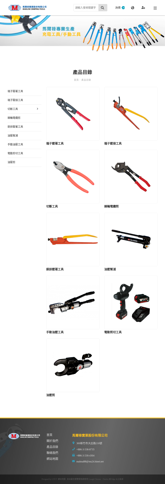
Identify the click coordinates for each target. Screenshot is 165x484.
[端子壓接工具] (130, 113)
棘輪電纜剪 (14, 117)
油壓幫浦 (13, 135)
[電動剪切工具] (130, 302)
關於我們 (52, 441)
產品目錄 (85, 80)
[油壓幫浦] (130, 239)
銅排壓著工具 (15, 126)
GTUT (54, 479)
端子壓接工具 (15, 100)
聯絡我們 (52, 452)
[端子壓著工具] (72, 113)
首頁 (77, 80)
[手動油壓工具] (72, 302)
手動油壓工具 (15, 144)
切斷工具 (13, 109)
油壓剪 (11, 162)
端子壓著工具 (15, 91)
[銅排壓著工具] (72, 239)
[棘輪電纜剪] (130, 176)
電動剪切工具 (15, 153)
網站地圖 (52, 458)
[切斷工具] (72, 176)
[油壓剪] (72, 365)
